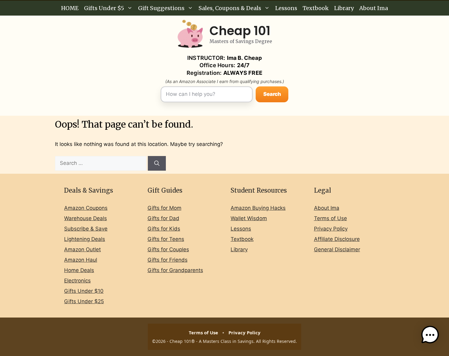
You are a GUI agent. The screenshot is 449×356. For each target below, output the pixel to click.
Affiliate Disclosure (337, 239)
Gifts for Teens (166, 239)
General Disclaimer (337, 249)
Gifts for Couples (168, 249)
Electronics (77, 281)
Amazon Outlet (82, 249)
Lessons (286, 8)
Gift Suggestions (161, 8)
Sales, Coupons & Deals (230, 8)
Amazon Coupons (86, 208)
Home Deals (79, 270)
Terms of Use (330, 218)
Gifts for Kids (164, 229)
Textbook (316, 8)
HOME (69, 8)
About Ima (373, 8)
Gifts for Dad (163, 218)
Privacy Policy (331, 229)
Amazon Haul (80, 260)
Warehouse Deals (85, 218)
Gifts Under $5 (104, 8)
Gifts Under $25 (84, 301)
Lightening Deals (84, 239)
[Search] (157, 163)
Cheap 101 (240, 30)
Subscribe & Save (86, 229)
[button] (430, 336)
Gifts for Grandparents (175, 270)
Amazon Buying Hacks (258, 208)
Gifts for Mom (164, 208)
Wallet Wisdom (249, 218)
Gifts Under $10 (84, 291)
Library (344, 8)
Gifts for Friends (168, 260)
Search (272, 94)
